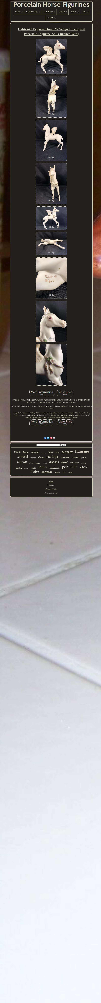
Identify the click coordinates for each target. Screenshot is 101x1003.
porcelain (69, 466)
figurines (38, 463)
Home (51, 481)
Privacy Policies (51, 489)
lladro (35, 471)
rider (57, 452)
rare (17, 451)
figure (41, 457)
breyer (31, 463)
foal (64, 472)
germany (67, 451)
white (83, 467)
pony (83, 457)
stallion (26, 468)
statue (42, 467)
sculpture (65, 457)
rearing (83, 463)
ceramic (75, 457)
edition (33, 457)
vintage (52, 456)
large (25, 452)
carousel (22, 456)
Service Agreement (51, 493)
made (33, 468)
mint (51, 451)
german (44, 453)
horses (54, 462)
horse (22, 461)
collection (74, 463)
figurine (82, 451)
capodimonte (55, 468)
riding (70, 472)
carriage (47, 471)
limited (19, 468)
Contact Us (51, 485)
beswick (57, 472)
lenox (45, 463)
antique (35, 451)
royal (64, 462)
